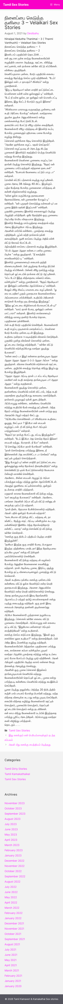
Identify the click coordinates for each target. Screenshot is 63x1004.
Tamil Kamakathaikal (17, 774)
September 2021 (15, 939)
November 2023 (15, 803)
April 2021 (11, 965)
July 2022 (11, 886)
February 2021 (13, 975)
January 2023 (13, 855)
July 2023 (11, 824)
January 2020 (13, 986)
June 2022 (11, 892)
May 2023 (11, 834)
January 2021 (13, 980)
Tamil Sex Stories (16, 4)
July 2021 (10, 949)
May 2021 (11, 960)
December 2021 (14, 923)
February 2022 (13, 913)
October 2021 (13, 933)
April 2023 (11, 839)
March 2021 (12, 970)
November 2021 (14, 928)
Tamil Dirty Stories (16, 768)
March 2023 (12, 845)
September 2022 (15, 876)
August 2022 (12, 881)
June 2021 (11, 954)
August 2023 (12, 818)
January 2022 (13, 918)
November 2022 (14, 865)
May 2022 (11, 897)
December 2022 (14, 860)
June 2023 (11, 829)
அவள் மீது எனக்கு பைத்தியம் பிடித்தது (30, 744)
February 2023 (14, 850)
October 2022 (13, 871)
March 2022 (12, 907)
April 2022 (11, 902)
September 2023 (15, 813)
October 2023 (13, 808)
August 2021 (12, 944)
